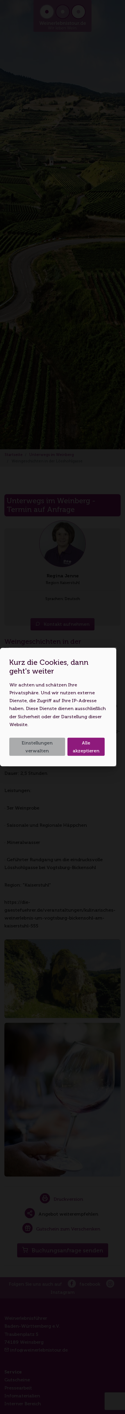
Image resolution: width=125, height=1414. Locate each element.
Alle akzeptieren (86, 747)
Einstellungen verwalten (37, 747)
